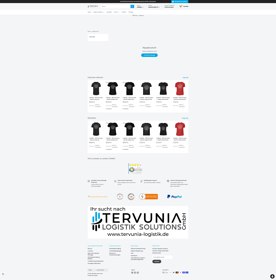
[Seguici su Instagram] (135, 273)
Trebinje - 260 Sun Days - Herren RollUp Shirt (129, 98)
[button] (3, 274)
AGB (132, 253)
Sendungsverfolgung (115, 248)
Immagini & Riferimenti (94, 263)
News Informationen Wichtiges (93, 254)
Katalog (131, 12)
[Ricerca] (132, 6)
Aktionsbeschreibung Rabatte (94, 258)
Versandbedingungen (115, 251)
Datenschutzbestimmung (138, 248)
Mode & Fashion (98, 12)
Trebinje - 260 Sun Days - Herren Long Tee (96, 98)
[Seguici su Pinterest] (138, 273)
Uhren (116, 12)
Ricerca (90, 248)
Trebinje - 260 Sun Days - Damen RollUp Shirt (112, 98)
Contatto (90, 251)
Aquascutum (95, 31)
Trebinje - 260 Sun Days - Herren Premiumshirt (180, 98)
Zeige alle (186, 77)
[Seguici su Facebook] (132, 273)
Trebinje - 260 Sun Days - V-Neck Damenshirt (163, 98)
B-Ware (124, 12)
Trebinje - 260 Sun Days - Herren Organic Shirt (146, 98)
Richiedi (157, 261)
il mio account (169, 7)
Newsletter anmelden (181, 1)
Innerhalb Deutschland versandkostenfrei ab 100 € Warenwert (138, 1)
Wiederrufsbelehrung (137, 251)
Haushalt (109, 12)
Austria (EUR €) (100, 270)
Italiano (90, 270)
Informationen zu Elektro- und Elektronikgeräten (138, 258)
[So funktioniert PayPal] (174, 194)
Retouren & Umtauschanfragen (114, 254)
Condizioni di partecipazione (95, 261)
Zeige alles (185, 118)
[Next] (188, 96)
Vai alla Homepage (149, 55)
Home (89, 12)
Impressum (134, 255)
